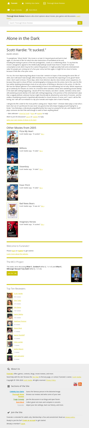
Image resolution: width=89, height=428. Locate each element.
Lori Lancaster (19, 356)
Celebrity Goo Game (32, 3)
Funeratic (10, 374)
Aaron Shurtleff (19, 335)
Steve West (18, 328)
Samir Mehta (18, 314)
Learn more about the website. (17, 254)
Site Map (35, 377)
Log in (28, 117)
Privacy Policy (51, 380)
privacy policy (70, 417)
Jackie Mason (18, 349)
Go (80, 23)
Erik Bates (17, 307)
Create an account (28, 420)
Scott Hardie (18, 293)
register (39, 113)
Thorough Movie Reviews (55, 3)
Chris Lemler (18, 342)
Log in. (23, 424)
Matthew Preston (20, 321)
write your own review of (21, 120)
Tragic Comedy (16, 10)
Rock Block (33, 10)
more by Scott (24, 113)
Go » (42, 134)
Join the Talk (12, 273)
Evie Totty (17, 300)
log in (33, 113)
